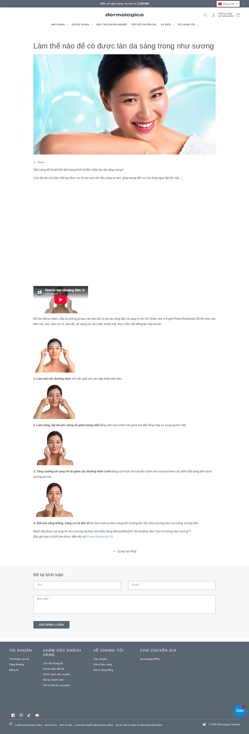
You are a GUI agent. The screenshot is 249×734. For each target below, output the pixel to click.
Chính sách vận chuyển (56, 674)
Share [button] (41, 162)
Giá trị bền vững (102, 664)
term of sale (66, 725)
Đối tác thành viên (53, 679)
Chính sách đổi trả (53, 668)
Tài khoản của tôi (19, 658)
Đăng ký (14, 669)
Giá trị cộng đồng (103, 669)
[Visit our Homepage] (124, 15)
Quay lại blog (126, 551)
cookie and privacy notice (28, 725)
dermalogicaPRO (150, 658)
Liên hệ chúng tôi (53, 663)
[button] (59, 24)
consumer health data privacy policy (94, 725)
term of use (51, 725)
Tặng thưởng (16, 664)
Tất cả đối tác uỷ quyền (56, 685)
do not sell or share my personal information (139, 725)
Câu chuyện (100, 658)
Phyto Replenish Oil (100, 536)
